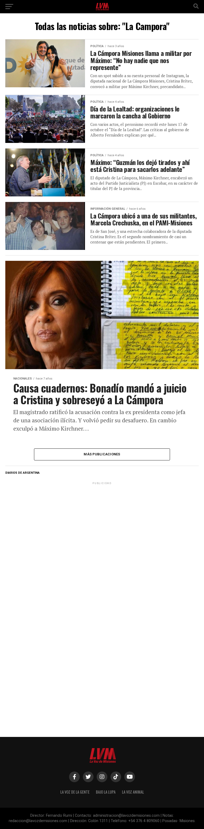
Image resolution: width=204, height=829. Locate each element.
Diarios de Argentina (22, 473)
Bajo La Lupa (106, 792)
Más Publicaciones (102, 454)
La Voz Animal (133, 792)
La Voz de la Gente (75, 792)
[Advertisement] (102, 519)
